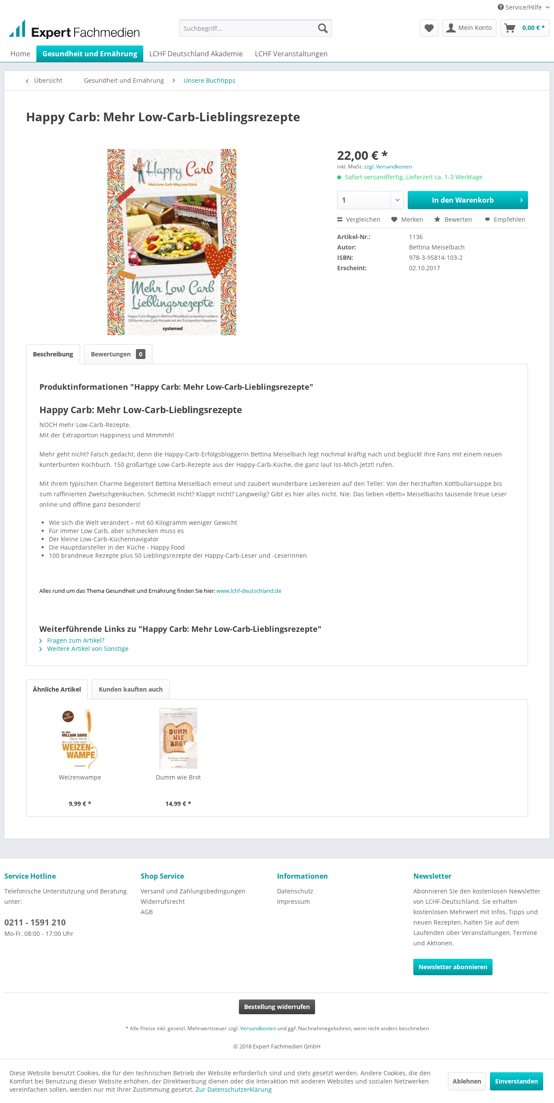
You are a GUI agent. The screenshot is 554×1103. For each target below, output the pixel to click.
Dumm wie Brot (178, 777)
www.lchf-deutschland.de (248, 591)
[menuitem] (255, 28)
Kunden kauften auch (131, 689)
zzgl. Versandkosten (388, 166)
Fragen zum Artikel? (74, 640)
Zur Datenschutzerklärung (234, 1089)
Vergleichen (362, 219)
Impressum (293, 901)
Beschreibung (53, 354)
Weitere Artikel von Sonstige (87, 648)
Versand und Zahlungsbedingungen (193, 891)
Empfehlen (508, 219)
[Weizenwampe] (80, 738)
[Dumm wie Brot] (179, 738)
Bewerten (458, 219)
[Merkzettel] (429, 28)
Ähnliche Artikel (57, 689)
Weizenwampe (80, 777)
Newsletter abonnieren (453, 967)
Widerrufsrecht (163, 901)
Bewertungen (116, 354)
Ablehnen (467, 1081)
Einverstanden (516, 1081)
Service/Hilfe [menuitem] (524, 7)
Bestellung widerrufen (277, 1007)
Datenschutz (295, 891)
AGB (147, 912)
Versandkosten (258, 1028)
